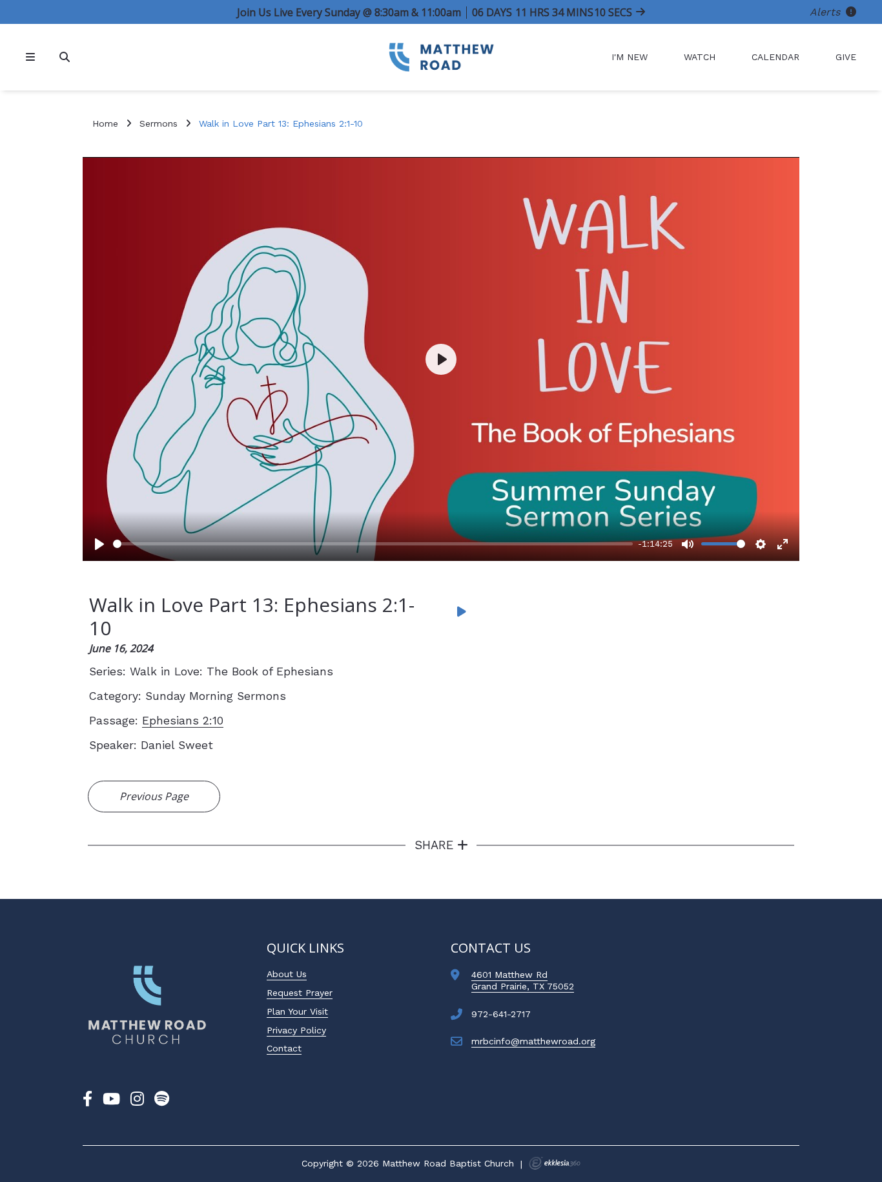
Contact (284, 1048)
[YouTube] (111, 1099)
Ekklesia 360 (554, 1163)
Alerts (826, 11)
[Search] (65, 57)
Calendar (775, 57)
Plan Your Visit (297, 1011)
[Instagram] (137, 1099)
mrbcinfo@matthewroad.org (533, 1041)
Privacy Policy (296, 1030)
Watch (699, 57)
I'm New (629, 57)
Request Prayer (300, 992)
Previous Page (154, 796)
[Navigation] (32, 57)
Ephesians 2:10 (182, 720)
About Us (287, 974)
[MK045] (147, 1005)
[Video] (461, 611)
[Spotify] (161, 1099)
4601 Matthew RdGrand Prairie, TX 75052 (522, 980)
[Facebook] (87, 1099)
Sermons (158, 123)
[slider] (373, 544)
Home (105, 123)
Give (846, 57)
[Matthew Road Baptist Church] (441, 57)
